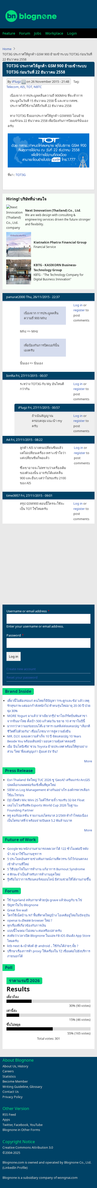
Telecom (12, 86)
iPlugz (16, 81)
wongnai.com (67, 1177)
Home (6, 49)
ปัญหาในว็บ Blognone (22, 905)
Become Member (15, 1081)
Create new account (21, 669)
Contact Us (10, 1091)
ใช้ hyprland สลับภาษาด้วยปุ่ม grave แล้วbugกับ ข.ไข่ (44, 900)
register (79, 310)
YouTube (36, 1124)
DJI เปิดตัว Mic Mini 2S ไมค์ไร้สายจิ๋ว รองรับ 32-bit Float (46, 800)
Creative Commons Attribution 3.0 (27, 1147)
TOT (29, 86)
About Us (9, 1066)
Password (13, 635)
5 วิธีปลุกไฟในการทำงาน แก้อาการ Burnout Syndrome (46, 869)
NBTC (38, 86)
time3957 (13, 495)
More (88, 761)
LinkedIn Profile (15, 1167)
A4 (8, 439)
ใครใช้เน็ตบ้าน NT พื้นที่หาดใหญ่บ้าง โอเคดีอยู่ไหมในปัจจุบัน (48, 915)
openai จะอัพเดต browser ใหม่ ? (29, 920)
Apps (6, 1119)
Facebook (21, 1124)
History (23, 1066)
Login (72, 33)
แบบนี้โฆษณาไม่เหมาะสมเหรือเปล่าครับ (34, 930)
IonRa (10, 375)
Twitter (7, 1124)
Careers (8, 1071)
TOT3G (21, 174)
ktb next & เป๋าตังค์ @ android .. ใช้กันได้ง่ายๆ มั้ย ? (42, 946)
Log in (78, 305)
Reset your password (22, 677)
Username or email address (26, 611)
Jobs (37, 33)
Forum (24, 33)
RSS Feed (9, 1114)
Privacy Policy (12, 1097)
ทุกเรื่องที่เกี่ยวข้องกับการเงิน (26, 925)
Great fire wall (17, 910)
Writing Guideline (15, 1086)
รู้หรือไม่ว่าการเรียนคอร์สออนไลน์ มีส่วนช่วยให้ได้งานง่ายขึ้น (49, 879)
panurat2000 (15, 297)
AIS (22, 86)
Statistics (9, 1076)
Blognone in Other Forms (21, 1129)
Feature (8, 33)
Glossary (36, 1086)
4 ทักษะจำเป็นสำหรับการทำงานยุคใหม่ (33, 874)
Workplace (54, 33)
